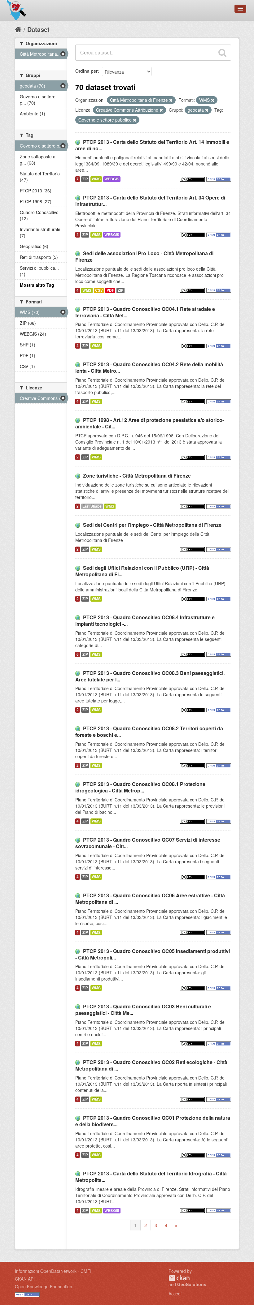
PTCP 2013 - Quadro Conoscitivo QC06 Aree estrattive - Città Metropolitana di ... (150, 898)
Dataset (38, 29)
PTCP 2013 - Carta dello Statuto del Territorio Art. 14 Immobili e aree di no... (152, 145)
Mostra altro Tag (37, 285)
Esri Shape (92, 506)
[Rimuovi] (171, 100)
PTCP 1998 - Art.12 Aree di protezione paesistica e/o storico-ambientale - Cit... (149, 423)
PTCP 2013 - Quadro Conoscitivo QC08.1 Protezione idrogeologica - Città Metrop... (140, 787)
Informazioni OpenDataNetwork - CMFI (53, 1271)
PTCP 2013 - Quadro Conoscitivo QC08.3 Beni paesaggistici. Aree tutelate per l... (150, 676)
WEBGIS (111, 179)
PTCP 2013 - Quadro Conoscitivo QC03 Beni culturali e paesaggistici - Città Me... (143, 1009)
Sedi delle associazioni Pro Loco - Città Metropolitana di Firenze (144, 256)
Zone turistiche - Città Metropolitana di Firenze (137, 475)
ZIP (85, 179)
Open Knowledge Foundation (43, 1286)
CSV (99, 290)
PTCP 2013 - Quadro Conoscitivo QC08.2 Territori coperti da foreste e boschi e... (149, 731)
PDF (110, 290)
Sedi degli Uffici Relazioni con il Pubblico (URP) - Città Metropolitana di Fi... (142, 571)
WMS (96, 179)
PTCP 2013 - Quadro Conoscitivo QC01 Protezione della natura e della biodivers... (152, 1121)
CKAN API (25, 1279)
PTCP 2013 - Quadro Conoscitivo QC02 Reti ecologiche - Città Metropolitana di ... (151, 1065)
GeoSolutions (191, 1284)
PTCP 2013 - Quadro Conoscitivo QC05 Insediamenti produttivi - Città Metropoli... (152, 954)
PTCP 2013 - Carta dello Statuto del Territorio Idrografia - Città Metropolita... (151, 1176)
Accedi (175, 1293)
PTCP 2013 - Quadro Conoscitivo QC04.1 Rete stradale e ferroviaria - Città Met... (145, 312)
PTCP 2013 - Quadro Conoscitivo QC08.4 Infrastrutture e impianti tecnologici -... (145, 620)
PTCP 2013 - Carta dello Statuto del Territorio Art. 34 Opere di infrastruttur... (150, 201)
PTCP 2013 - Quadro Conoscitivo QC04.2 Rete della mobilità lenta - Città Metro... (149, 367)
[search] (222, 52)
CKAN (179, 1278)
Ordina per (86, 71)
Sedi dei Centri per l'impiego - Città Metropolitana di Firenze (152, 524)
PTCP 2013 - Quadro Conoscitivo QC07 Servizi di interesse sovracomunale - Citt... (147, 843)
